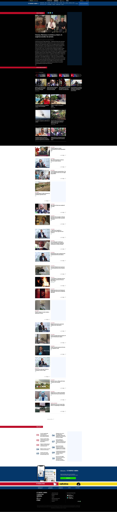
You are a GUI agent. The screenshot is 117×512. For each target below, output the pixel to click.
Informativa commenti (55, 499)
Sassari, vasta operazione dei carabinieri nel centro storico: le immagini (40, 88)
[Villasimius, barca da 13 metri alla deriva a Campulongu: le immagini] (42, 407)
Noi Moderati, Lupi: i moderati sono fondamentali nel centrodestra (58, 254)
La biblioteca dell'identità (61, 488)
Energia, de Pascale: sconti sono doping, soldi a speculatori (57, 324)
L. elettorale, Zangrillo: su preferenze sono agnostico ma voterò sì (57, 231)
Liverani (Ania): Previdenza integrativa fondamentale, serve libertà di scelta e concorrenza (76, 89)
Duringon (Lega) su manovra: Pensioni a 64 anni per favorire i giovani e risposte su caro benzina (42, 138)
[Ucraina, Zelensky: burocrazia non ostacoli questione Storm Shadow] (42, 270)
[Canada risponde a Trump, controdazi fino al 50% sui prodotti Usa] (42, 151)
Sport (64, 2)
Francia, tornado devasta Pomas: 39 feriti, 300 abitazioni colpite (58, 336)
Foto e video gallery (41, 67)
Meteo (73, 2)
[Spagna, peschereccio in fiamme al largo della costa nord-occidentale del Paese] (42, 293)
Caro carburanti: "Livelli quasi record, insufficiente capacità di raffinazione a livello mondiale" (57, 243)
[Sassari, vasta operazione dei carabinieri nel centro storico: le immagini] (40, 82)
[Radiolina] (56, 0)
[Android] (73, 498)
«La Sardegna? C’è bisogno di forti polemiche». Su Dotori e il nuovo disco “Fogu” (58, 279)
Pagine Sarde (78, 487)
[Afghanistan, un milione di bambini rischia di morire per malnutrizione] (42, 396)
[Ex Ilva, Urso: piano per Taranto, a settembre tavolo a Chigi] (42, 362)
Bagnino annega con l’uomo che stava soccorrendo (45, 449)
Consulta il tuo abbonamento (40, 488)
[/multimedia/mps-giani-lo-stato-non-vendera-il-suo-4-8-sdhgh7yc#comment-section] (65, 212)
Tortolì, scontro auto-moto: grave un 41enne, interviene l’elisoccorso (44, 453)
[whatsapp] (31, 0)
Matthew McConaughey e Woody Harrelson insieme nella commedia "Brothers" (58, 218)
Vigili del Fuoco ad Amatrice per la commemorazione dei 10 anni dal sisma (58, 138)
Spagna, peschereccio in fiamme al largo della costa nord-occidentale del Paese (58, 291)
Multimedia (40, 13)
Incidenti (53, 4)
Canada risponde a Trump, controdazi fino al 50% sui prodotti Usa (58, 149)
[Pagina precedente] (53, 419)
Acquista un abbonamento (50, 488)
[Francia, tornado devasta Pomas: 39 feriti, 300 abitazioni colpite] (42, 339)
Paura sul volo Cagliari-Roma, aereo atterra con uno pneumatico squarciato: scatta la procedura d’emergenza (60, 458)
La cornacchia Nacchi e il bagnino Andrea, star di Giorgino (42, 106)
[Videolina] (49, 0)
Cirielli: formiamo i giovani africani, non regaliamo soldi (58, 348)
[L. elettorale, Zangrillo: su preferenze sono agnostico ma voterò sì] (42, 233)
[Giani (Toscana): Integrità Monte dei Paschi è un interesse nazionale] (52, 82)
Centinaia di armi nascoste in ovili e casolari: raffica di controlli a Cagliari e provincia (60, 453)
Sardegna (49, 2)
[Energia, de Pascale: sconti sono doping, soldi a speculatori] (42, 327)
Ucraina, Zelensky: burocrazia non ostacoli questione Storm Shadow (58, 267)
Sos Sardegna (49, 4)
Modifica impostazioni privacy (56, 498)
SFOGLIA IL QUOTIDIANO (84, 3)
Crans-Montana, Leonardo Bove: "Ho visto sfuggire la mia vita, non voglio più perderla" (58, 172)
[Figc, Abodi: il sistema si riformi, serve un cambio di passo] (42, 163)
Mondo (54, 2)
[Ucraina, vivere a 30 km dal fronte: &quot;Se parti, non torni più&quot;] (42, 384)
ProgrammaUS (42, 2)
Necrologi (70, 2)
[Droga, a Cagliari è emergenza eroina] (58, 99)
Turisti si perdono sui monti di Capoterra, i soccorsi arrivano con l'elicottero (64, 88)
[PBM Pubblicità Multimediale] (67, 0)
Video (46, 2)
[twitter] (77, 501)
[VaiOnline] (62, 0)
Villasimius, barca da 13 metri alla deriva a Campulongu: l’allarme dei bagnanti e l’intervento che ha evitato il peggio (61, 435)
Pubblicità (53, 495)
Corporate (53, 501)
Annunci (67, 2)
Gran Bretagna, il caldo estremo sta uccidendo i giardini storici (42, 194)
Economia (60, 2)
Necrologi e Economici (55, 494)
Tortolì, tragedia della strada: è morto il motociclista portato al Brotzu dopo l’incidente (44, 435)
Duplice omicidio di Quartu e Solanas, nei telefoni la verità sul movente (45, 445)
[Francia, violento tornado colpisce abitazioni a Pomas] (42, 305)
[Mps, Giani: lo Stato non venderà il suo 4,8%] (42, 208)
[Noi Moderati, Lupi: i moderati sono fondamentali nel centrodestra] (42, 257)
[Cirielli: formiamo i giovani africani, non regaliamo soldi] (42, 350)
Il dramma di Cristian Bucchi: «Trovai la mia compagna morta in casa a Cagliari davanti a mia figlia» (60, 447)
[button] (46, 13)
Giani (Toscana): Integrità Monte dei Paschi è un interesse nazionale (52, 88)
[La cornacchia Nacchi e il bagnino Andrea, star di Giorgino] (42, 99)
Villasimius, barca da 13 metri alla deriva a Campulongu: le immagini (58, 405)
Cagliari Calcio (58, 4)
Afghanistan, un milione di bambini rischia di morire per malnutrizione (58, 393)
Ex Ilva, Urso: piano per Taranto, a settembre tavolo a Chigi (42, 370)
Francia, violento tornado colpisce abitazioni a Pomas (42, 313)
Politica (57, 2)
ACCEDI (87, 0)
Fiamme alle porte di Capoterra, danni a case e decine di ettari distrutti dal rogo (57, 122)
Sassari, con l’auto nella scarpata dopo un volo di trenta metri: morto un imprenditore (44, 440)
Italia (52, 2)
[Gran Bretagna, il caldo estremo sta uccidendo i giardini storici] (42, 186)
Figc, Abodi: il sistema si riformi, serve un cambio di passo (57, 160)
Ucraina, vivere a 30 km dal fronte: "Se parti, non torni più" (58, 382)
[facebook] (30, 0)
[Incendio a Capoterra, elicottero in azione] (42, 115)
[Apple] (73, 495)
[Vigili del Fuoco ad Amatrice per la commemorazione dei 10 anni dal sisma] (58, 131)
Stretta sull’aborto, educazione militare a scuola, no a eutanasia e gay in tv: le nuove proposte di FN (61, 441)
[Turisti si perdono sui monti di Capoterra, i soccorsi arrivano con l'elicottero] (64, 82)
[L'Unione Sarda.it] (33, 3)
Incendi (62, 4)
